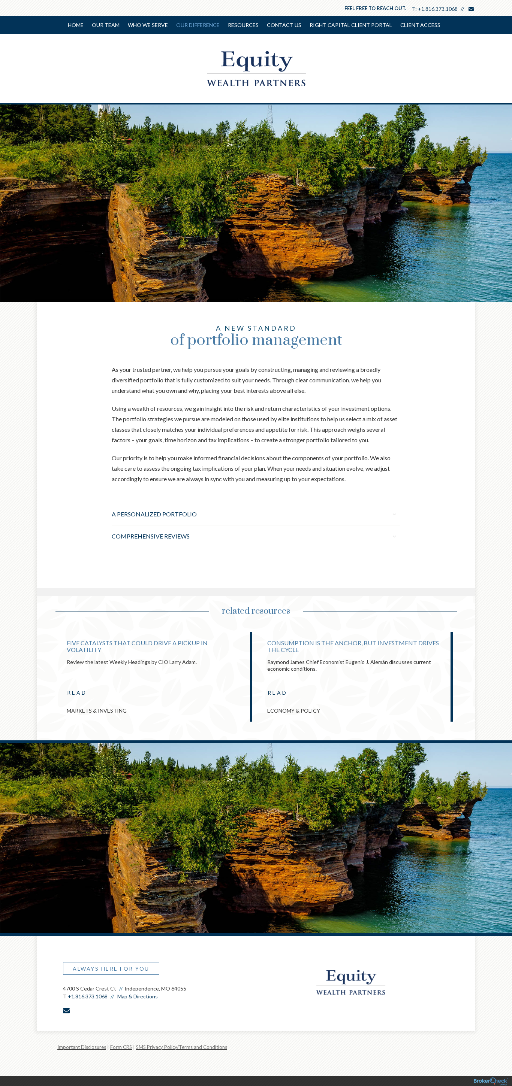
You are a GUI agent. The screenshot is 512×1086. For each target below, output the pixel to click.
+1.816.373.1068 (438, 9)
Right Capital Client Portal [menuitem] (351, 25)
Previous (48, 680)
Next (464, 680)
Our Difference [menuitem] (198, 25)
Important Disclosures (81, 1047)
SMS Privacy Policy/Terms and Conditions (181, 1047)
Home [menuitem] (76, 25)
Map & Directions (137, 996)
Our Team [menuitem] (106, 25)
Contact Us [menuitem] (284, 25)
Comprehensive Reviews (151, 536)
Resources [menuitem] (243, 25)
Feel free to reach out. (375, 8)
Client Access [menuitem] (420, 25)
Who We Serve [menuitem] (148, 25)
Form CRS (121, 1047)
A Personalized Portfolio (154, 514)
